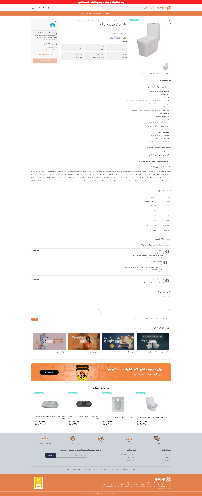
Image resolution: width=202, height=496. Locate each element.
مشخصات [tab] (159, 74)
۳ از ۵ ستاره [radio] (164, 292)
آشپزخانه (98, 13)
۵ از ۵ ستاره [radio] (158, 292)
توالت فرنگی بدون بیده (84, 21)
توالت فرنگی (96, 21)
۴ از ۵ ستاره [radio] (161, 292)
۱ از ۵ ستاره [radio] (169, 292)
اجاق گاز (134, 469)
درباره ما (166, 457)
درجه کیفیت (124, 34)
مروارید (154, 210)
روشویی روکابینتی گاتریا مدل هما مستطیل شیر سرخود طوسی (50, 417)
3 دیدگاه (116, 30)
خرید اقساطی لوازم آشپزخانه (126, 454)
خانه (126, 21)
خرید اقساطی (46, 39)
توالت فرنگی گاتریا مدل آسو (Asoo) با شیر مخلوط (153, 417)
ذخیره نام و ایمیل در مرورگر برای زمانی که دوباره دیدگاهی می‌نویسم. (150, 319)
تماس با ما (166, 454)
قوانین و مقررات (164, 460)
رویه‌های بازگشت (129, 460)
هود (67, 469)
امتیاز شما (168, 290)
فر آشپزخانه (87, 469)
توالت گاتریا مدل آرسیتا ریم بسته (124, 417)
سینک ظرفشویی (104, 469)
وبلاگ (81, 13)
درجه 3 (146, 225)
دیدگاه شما (166, 297)
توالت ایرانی (125, 469)
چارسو (120, 13)
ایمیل (98, 309)
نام (169, 309)
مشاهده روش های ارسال (48, 50)
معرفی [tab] (167, 74)
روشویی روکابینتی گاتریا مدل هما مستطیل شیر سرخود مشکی (84, 417)
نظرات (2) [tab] (151, 74)
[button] (34, 345)
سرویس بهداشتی (109, 13)
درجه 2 (150, 225)
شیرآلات (89, 13)
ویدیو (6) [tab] (142, 74)
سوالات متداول (164, 463)
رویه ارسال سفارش (128, 457)
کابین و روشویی (76, 469)
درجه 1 (154, 225)
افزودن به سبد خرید (45, 60)
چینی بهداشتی (106, 21)
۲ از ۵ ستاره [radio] (167, 292)
